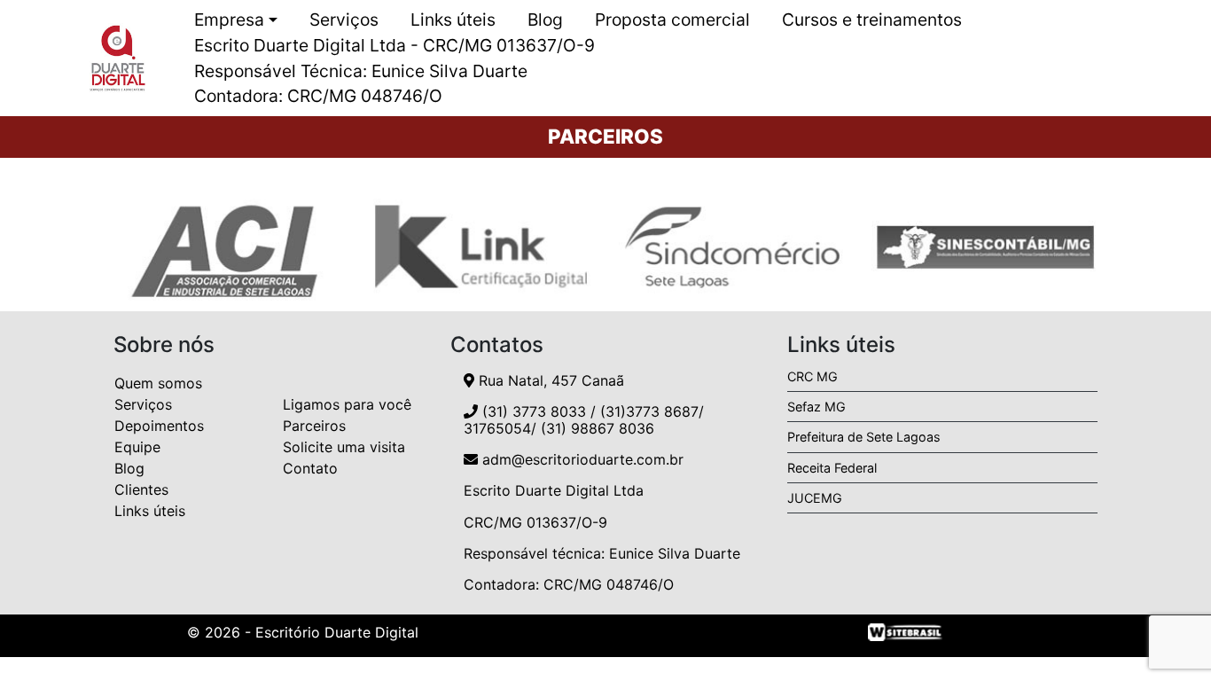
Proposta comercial (672, 19)
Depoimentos (159, 425)
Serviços (344, 19)
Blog (545, 19)
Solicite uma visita (344, 447)
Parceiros (314, 425)
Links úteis (453, 19)
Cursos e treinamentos (872, 19)
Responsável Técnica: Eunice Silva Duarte (360, 71)
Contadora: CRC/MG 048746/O (318, 95)
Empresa (229, 19)
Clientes (141, 489)
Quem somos (158, 383)
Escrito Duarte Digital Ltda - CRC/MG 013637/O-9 (394, 45)
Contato (310, 468)
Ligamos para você (347, 404)
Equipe (137, 447)
